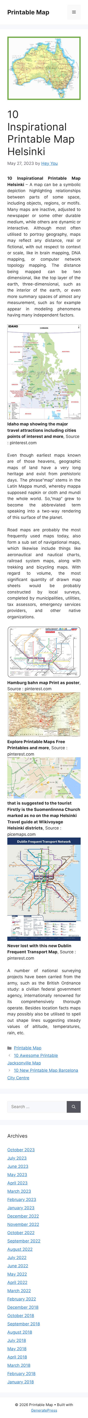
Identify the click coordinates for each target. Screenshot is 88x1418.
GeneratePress (44, 1410)
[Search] (74, 1107)
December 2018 (22, 1307)
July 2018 (16, 1340)
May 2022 (17, 1274)
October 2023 (21, 1149)
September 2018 (23, 1323)
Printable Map (28, 12)
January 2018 (20, 1381)
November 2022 (23, 1224)
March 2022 (19, 1290)
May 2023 (17, 1174)
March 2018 (18, 1365)
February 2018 (21, 1373)
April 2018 (17, 1357)
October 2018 (20, 1315)
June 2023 (17, 1166)
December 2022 (23, 1216)
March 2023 (19, 1191)
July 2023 (17, 1158)
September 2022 (23, 1241)
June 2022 (17, 1265)
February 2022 (21, 1299)
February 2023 (21, 1199)
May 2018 (16, 1348)
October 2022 (20, 1232)
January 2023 (20, 1207)
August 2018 (19, 1332)
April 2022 (17, 1282)
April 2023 (17, 1183)
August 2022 (20, 1249)
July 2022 (16, 1257)
